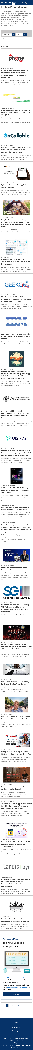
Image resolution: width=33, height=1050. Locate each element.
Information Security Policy (21, 1038)
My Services (15, 1027)
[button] (13, 34)
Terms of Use (7, 1038)
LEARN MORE (16, 994)
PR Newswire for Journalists (15, 978)
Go (25, 35)
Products (16, 1022)
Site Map (11, 1041)
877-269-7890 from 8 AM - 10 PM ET (16, 1032)
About (16, 1025)
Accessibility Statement (16, 1043)
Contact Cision (16, 1020)
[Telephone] (26, 2)
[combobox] (19, 34)
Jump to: (9, 32)
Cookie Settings (20, 1041)
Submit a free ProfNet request (17, 987)
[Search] (31, 2)
